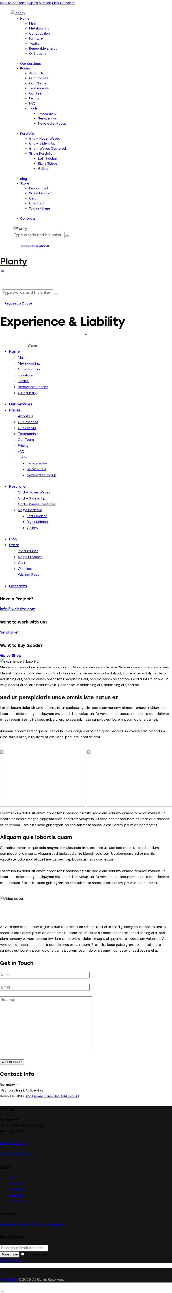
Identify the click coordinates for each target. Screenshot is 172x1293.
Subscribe (10, 1254)
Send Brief (9, 632)
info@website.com (17, 609)
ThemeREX (8, 1279)
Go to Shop (10, 655)
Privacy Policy (11, 1260)
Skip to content (13, 2)
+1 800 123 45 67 (15, 1154)
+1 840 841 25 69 (65, 1096)
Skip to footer (63, 2)
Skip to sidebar (39, 2)
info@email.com (38, 1096)
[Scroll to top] (2, 1289)
